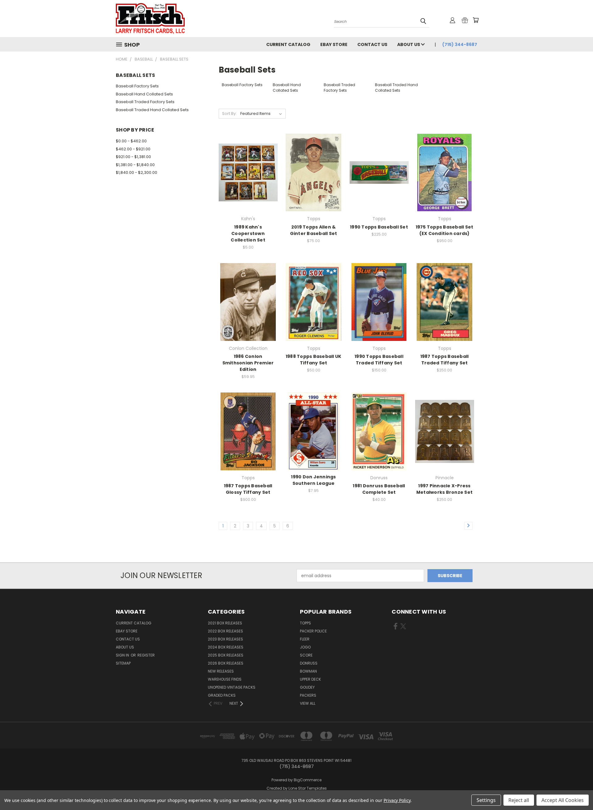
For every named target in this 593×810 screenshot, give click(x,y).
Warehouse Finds (225, 679)
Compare (246, 171)
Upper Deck (310, 679)
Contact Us (372, 44)
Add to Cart (248, 183)
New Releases (221, 671)
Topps (305, 623)
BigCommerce (308, 780)
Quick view (248, 159)
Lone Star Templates (307, 788)
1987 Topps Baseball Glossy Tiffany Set (248, 489)
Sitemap (123, 663)
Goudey (307, 687)
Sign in (123, 655)
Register (146, 655)
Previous (576, 790)
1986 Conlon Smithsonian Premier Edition (248, 362)
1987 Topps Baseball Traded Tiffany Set (444, 359)
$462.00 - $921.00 (133, 149)
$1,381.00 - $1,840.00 (135, 165)
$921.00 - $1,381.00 (133, 157)
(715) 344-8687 (459, 44)
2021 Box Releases (225, 623)
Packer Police (313, 631)
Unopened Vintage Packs (231, 687)
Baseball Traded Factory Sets (145, 102)
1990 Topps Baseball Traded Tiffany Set (379, 359)
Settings (486, 800)
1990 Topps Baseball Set (379, 227)
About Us (409, 44)
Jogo (305, 647)
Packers (308, 695)
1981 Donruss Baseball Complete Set (379, 489)
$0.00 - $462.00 (131, 141)
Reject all (518, 800)
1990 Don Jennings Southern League (313, 480)
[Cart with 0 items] (476, 20)
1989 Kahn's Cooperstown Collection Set (248, 233)
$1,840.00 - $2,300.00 (136, 172)
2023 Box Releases (225, 639)
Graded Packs (222, 695)
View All (307, 703)
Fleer (304, 639)
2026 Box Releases (225, 663)
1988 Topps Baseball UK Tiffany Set (314, 359)
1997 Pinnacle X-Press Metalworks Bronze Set (444, 489)
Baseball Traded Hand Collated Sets (152, 110)
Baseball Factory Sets (137, 86)
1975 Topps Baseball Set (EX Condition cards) (444, 230)
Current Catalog (288, 44)
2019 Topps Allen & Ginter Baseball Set (313, 230)
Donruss (309, 663)
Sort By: (229, 113)
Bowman (308, 671)
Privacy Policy (397, 800)
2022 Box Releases (225, 631)
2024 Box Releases (225, 647)
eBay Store (333, 44)
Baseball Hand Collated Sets (144, 94)
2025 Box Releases (225, 655)
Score (306, 655)
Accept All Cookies (562, 800)
